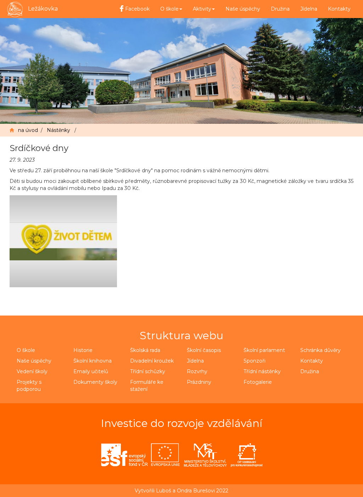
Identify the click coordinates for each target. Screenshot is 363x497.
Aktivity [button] (202, 9)
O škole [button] (169, 9)
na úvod (28, 130)
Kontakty (339, 9)
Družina (280, 9)
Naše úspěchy (242, 9)
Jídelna (308, 9)
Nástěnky (58, 130)
